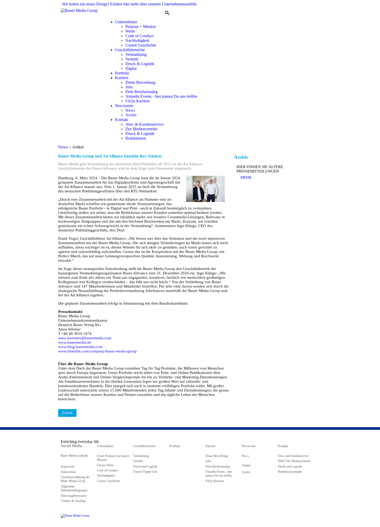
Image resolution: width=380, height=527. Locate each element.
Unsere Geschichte (140, 45)
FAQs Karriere (137, 101)
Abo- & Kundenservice (144, 124)
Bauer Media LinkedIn (74, 455)
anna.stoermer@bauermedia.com (84, 338)
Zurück (67, 413)
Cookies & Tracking (73, 501)
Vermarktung (136, 54)
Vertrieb (131, 59)
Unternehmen (126, 22)
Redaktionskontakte (290, 471)
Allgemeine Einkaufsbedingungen (74, 488)
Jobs (129, 87)
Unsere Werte (105, 465)
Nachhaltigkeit (137, 40)
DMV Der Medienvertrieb (294, 461)
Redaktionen (135, 138)
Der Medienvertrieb (141, 129)
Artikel (246, 465)
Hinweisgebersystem (73, 496)
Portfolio (122, 73)
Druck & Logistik (139, 64)
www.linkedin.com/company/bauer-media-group (98, 351)
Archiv (131, 115)
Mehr (246, 177)
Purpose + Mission (140, 26)
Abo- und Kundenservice (293, 456)
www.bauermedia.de (74, 342)
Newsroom (124, 105)
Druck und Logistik (145, 466)
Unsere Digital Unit (145, 471)
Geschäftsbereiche (130, 50)
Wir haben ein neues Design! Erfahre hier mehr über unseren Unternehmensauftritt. (129, 4)
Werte (130, 31)
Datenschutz (68, 472)
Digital (130, 68)
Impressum (67, 466)
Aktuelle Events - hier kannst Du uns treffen (161, 96)
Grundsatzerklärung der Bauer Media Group (75, 479)
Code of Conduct (139, 36)
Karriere (121, 78)
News (130, 110)
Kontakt (121, 119)
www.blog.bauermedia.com (80, 347)
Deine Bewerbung (140, 82)
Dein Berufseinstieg (141, 91)
